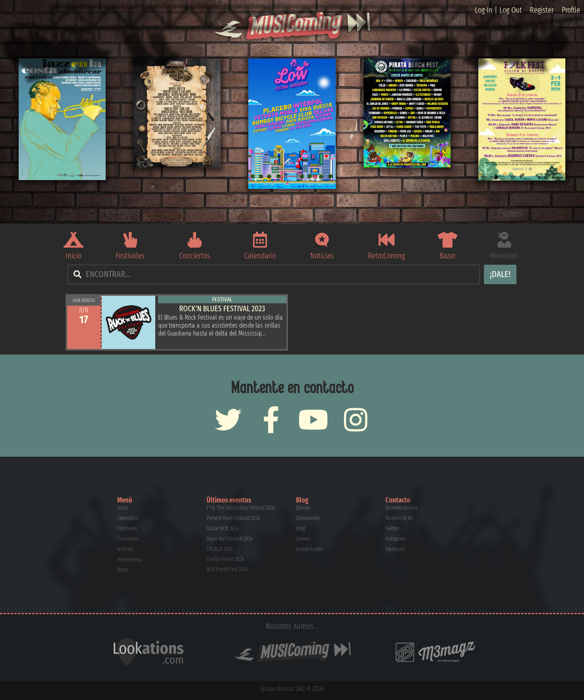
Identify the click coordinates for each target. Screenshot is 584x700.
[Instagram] (355, 419)
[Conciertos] (195, 240)
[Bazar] (447, 240)
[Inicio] (73, 240)
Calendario (260, 255)
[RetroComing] (386, 240)
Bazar (447, 255)
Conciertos (194, 255)
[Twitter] (228, 419)
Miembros (504, 255)
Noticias (322, 255)
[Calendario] (260, 240)
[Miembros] (504, 240)
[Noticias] (322, 240)
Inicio (73, 255)
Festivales (130, 255)
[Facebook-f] (270, 419)
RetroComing (386, 255)
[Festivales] (130, 240)
